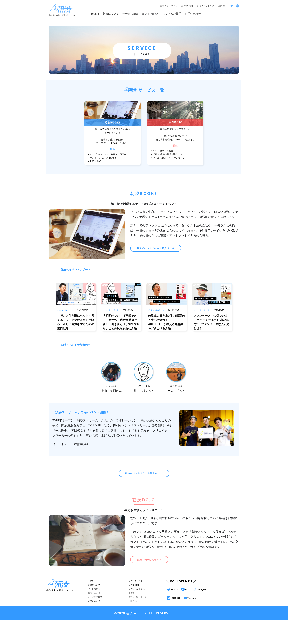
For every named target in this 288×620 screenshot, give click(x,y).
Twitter (174, 589)
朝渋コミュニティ (169, 6)
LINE (187, 589)
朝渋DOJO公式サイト (149, 559)
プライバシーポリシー (139, 597)
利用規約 (133, 601)
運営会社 (222, 6)
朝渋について (111, 14)
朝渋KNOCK (187, 6)
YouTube (191, 598)
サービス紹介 (130, 14)
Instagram (201, 589)
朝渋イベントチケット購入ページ (155, 248)
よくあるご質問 (171, 14)
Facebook (175, 597)
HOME (95, 14)
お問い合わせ (193, 14)
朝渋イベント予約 (205, 6)
